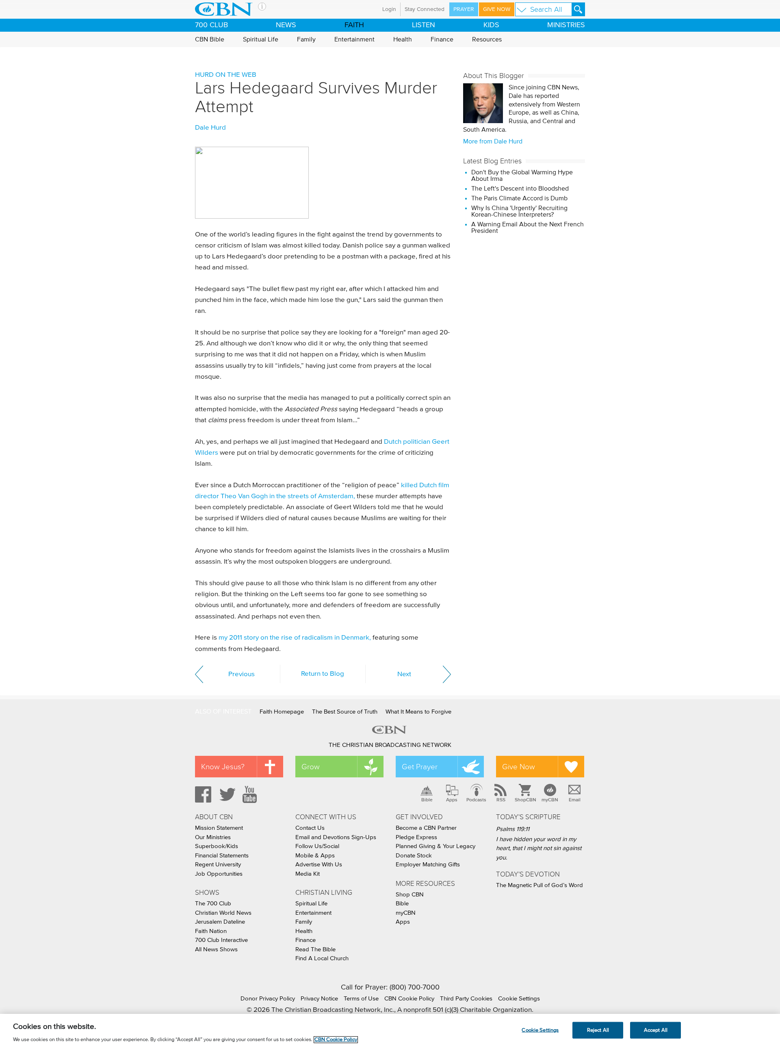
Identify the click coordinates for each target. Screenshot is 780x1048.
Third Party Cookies (466, 999)
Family (306, 39)
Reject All (598, 1030)
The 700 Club (213, 903)
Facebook (201, 794)
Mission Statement (219, 828)
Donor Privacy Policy (267, 999)
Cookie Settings (519, 999)
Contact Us (310, 828)
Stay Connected (424, 9)
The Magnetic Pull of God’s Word (539, 885)
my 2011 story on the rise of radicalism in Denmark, (295, 637)
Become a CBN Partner (426, 828)
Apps (451, 800)
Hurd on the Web (225, 75)
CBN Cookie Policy (409, 999)
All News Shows (216, 949)
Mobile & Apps (315, 856)
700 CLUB (211, 25)
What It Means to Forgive (418, 712)
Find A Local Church (322, 958)
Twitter (226, 794)
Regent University (218, 864)
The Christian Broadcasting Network (390, 745)
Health (402, 39)
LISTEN (423, 25)
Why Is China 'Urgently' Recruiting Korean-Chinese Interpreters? (519, 211)
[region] (390, 1031)
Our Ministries (213, 837)
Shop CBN (410, 895)
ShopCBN (525, 800)
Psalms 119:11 (512, 829)
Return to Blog (322, 673)
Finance (442, 39)
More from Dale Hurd (492, 141)
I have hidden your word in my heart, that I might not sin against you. (538, 848)
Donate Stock (414, 856)
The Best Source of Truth (344, 712)
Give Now (496, 9)
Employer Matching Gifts (428, 864)
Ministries (566, 25)
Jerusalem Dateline (220, 922)
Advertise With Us (318, 864)
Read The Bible (315, 949)
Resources (487, 39)
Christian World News (223, 913)
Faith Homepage (282, 712)
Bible (427, 800)
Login (389, 9)
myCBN (550, 800)
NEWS (286, 25)
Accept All (655, 1030)
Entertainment (354, 39)
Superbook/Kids (216, 846)
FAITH (354, 25)
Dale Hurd (210, 127)
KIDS (491, 25)
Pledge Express (416, 837)
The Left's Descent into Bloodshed (520, 188)
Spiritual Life (260, 39)
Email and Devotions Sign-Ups (335, 837)
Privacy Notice (319, 999)
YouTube (251, 794)
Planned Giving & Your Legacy (435, 846)
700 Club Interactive (221, 940)
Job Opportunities (219, 874)
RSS (500, 800)
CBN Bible (209, 39)
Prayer (463, 9)
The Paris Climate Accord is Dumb (519, 198)
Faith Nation (211, 931)
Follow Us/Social (317, 846)
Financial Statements (222, 856)
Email (575, 800)
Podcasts (476, 800)
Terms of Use (361, 999)
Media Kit (307, 874)
